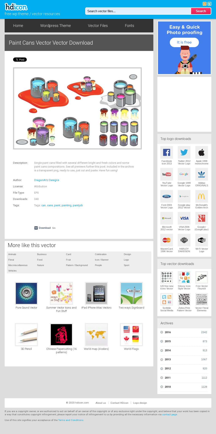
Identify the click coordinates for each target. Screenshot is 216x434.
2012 (186, 368)
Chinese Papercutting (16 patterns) (61, 350)
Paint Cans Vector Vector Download (51, 43)
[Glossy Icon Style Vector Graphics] (184, 277)
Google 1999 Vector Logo (184, 184)
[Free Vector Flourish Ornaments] (201, 277)
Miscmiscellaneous (18, 265)
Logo (126, 259)
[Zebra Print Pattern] (184, 299)
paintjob (78, 205)
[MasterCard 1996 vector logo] (166, 240)
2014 (186, 350)
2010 (186, 386)
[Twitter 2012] (184, 152)
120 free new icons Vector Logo (166, 288)
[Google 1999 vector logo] (184, 174)
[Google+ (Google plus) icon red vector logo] (201, 218)
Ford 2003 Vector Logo (167, 206)
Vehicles (12, 270)
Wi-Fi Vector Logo (202, 250)
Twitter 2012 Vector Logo (184, 162)
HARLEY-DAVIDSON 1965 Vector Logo (184, 253)
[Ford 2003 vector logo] (166, 196)
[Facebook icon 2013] (166, 152)
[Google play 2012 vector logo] (184, 196)
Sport (126, 265)
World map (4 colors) (96, 348)
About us (101, 402)
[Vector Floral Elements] (201, 299)
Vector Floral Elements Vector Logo (201, 310)
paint (57, 205)
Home (18, 25)
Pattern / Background (77, 265)
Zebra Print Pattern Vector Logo (184, 310)
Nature (40, 265)
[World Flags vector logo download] (131, 334)
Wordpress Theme (55, 25)
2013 (186, 359)
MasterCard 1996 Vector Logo (167, 251)
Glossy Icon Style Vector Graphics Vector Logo (184, 290)
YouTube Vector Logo (167, 184)
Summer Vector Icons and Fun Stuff (61, 309)
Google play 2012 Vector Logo (184, 207)
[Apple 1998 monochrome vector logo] (201, 152)
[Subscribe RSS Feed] (205, 3)
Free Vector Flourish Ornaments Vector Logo (202, 290)
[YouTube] (166, 174)
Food (39, 259)
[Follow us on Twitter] (209, 3)
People (98, 265)
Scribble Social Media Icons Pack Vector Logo (166, 312)
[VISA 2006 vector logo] (184, 218)
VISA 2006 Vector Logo (184, 228)
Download (47, 227)
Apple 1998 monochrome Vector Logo (201, 163)
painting (67, 205)
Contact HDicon (119, 402)
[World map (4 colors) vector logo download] (96, 334)
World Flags (131, 348)
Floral (11, 259)
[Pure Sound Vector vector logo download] (26, 293)
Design (127, 254)
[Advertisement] (62, 155)
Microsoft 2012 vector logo (167, 229)
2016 (186, 332)
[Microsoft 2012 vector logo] (166, 218)
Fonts (129, 25)
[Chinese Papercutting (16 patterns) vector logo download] (61, 334)
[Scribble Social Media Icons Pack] (166, 299)
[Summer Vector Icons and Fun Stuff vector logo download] (61, 293)
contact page (169, 414)
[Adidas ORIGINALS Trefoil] (201, 174)
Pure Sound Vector (26, 307)
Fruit (68, 259)
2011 (186, 377)
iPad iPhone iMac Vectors (96, 307)
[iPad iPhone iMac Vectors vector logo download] (96, 293)
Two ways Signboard (131, 307)
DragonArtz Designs (46, 180)
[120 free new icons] (166, 277)
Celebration (101, 254)
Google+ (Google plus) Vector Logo (202, 229)
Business (42, 254)
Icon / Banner (102, 259)
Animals (12, 254)
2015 (186, 341)
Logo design (140, 402)
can (43, 205)
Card (68, 254)
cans (50, 205)
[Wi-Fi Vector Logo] (201, 240)
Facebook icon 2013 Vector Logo (167, 163)
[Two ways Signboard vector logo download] (131, 293)
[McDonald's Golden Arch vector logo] (201, 196)
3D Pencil (26, 348)
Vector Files (98, 25)
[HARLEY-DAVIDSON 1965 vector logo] (184, 240)
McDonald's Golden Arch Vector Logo (201, 207)
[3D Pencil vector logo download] (26, 334)
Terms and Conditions (70, 420)
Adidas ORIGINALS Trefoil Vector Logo (201, 187)
